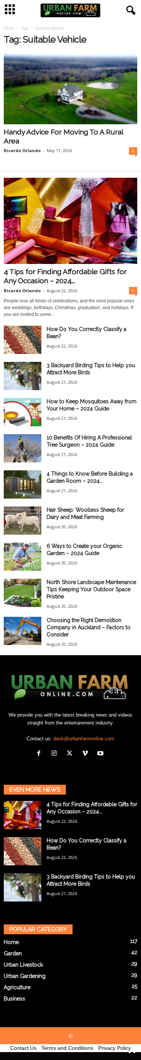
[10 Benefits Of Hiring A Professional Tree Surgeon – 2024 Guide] (22, 448)
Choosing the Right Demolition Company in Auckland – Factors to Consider (88, 627)
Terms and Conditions (67, 1048)
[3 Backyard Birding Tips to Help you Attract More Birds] (22, 376)
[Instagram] (56, 754)
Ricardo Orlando (22, 150)
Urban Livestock (23, 965)
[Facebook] (40, 754)
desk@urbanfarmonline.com (83, 738)
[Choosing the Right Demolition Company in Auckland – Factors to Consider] (22, 631)
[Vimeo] (86, 754)
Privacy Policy (114, 1048)
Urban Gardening (24, 976)
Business (14, 999)
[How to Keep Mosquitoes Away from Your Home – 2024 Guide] (22, 412)
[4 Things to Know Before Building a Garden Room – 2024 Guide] (22, 484)
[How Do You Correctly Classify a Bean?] (22, 340)
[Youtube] (101, 754)
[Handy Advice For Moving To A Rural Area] (70, 88)
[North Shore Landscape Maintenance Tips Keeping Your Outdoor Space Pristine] (22, 593)
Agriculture (17, 987)
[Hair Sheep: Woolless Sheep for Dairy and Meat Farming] (22, 520)
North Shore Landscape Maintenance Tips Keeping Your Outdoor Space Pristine (91, 589)
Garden (13, 953)
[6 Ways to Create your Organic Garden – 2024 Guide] (22, 557)
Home (9, 28)
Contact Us (23, 1048)
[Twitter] (71, 754)
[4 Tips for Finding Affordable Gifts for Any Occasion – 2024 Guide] (70, 221)
